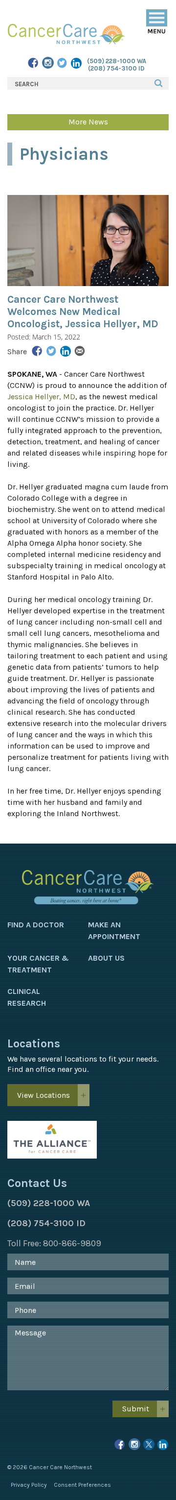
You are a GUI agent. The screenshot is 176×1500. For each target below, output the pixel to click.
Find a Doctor (35, 924)
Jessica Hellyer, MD (41, 396)
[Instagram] (48, 64)
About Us (106, 958)
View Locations (43, 1095)
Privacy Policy (29, 1484)
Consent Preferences (82, 1484)
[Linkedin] (163, 1445)
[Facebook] (33, 64)
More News (88, 121)
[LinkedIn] (76, 64)
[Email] (79, 352)
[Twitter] (62, 64)
